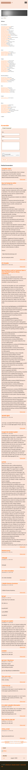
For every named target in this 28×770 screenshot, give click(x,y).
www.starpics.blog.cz (4, 112)
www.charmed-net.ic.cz (4, 81)
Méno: (3, 132)
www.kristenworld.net (4, 61)
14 (7, 743)
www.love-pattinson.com (4, 68)
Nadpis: (3, 136)
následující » (24, 742)
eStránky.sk (8, 764)
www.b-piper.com (3, 43)
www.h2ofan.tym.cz (4, 80)
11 (20, 741)
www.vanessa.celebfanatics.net (6, 35)
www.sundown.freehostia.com (5, 111)
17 (13, 743)
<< (4, 758)
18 (15, 743)
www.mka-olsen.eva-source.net (6, 26)
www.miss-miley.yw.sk (4, 38)
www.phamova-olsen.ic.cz (5, 27)
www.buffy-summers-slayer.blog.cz (6, 78)
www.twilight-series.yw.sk (5, 70)
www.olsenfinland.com (4, 36)
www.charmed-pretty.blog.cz (5, 79)
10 (18, 741)
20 (19, 743)
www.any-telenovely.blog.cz (5, 109)
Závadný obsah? (16, 764)
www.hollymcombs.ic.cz (4, 41)
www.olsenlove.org (4, 29)
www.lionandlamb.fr (4, 69)
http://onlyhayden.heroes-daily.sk (6, 37)
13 (5, 743)
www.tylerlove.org (3, 40)
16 (11, 743)
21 (21, 743)
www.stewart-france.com (4, 60)
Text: (2, 140)
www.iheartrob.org (4, 67)
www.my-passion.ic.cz (4, 108)
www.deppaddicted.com (4, 51)
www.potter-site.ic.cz (4, 77)
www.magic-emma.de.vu (4, 30)
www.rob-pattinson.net (4, 71)
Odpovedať (22, 179)
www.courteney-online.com (5, 39)
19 (17, 743)
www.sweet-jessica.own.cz (5, 28)
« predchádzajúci (5, 742)
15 (9, 743)
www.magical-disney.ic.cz (5, 110)
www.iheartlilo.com (4, 42)
